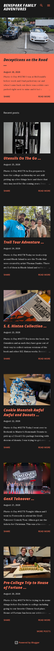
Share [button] (7, 96)
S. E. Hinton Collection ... (25, 326)
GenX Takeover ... (19, 498)
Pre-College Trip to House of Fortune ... (26, 585)
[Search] (41, 5)
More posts (43, 631)
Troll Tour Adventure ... (24, 242)
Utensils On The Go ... (22, 158)
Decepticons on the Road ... (26, 62)
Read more (44, 96)
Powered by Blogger (28, 642)
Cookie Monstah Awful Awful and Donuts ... (24, 412)
